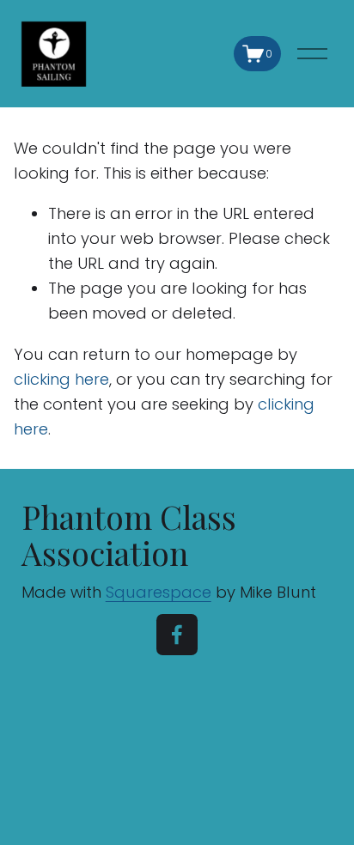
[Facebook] (177, 634)
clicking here (61, 379)
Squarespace (158, 592)
